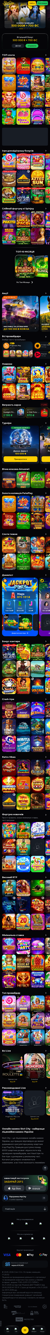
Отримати (32, 46)
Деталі (18, 46)
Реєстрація (42, 3)
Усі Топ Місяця (23, 282)
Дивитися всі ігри (19, 633)
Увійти (32, 3)
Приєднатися (20, 459)
